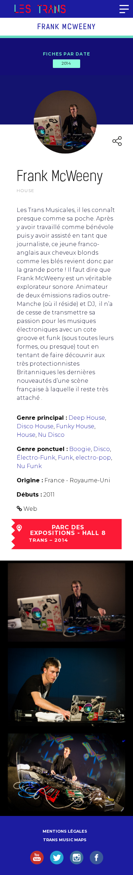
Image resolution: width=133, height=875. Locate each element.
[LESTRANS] (40, 9)
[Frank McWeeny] (66, 602)
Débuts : (29, 494)
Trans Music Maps (65, 839)
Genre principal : (42, 417)
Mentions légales (65, 831)
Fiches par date (66, 54)
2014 (66, 63)
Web (30, 508)
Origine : (30, 480)
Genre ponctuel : (42, 449)
